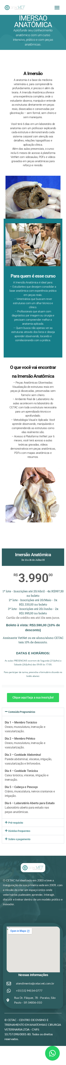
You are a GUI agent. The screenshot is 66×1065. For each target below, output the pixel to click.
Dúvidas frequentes (19, 830)
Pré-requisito (15, 822)
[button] (57, 7)
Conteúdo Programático (21, 711)
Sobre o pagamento (19, 839)
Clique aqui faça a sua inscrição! (33, 697)
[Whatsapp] (52, 1053)
